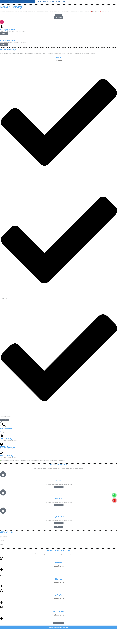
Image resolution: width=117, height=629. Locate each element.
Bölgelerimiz (45, 1)
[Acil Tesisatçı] (3, 424)
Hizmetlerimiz (58, 1)
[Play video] (2, 22)
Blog (64, 1)
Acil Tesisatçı (6, 429)
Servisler (52, 1)
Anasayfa (39, 1)
